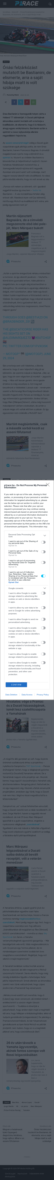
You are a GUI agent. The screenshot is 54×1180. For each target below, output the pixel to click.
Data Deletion (11, 695)
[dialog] (27, 590)
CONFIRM (16, 685)
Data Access (27, 695)
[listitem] (27, 535)
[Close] (48, 485)
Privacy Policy (43, 695)
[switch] (43, 542)
